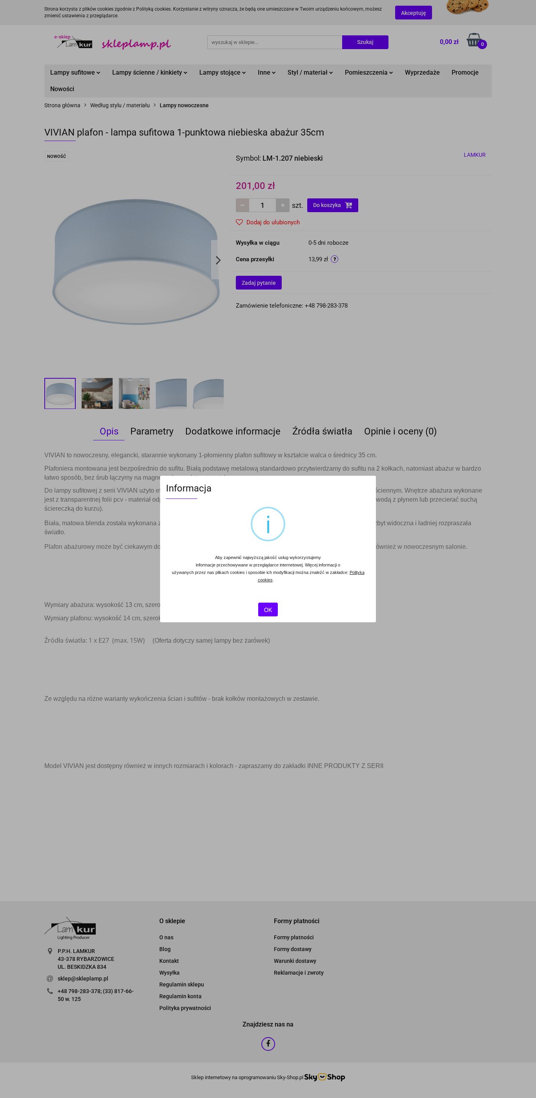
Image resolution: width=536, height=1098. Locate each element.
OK (268, 610)
